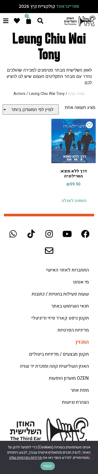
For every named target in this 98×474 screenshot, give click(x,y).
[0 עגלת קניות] (28, 20)
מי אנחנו (81, 282)
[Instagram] (49, 234)
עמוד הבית (76, 93)
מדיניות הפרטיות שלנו (25, 457)
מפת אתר (80, 390)
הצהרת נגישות (75, 402)
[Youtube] (67, 234)
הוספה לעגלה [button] (74, 201)
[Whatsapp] (13, 234)
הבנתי (47, 466)
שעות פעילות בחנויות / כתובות (60, 294)
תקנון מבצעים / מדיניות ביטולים (59, 354)
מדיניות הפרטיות (73, 330)
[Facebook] (85, 234)
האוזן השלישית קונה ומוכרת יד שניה (54, 366)
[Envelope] (49, 250)
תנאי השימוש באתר (70, 306)
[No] (89, 457)
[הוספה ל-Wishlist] (89, 125)
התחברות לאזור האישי (67, 270)
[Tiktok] (31, 234)
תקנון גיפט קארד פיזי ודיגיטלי (60, 318)
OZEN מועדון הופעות (69, 378)
